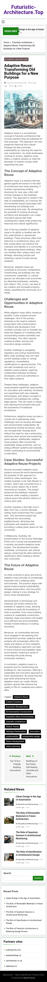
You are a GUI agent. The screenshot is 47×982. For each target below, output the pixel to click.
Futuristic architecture (16, 59)
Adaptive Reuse (21, 697)
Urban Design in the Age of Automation (23, 898)
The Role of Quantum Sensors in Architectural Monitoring (28, 835)
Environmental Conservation (19, 712)
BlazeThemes (29, 978)
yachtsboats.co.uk (14, 961)
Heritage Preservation (16, 731)
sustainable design (31, 736)
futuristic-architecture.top (23, 9)
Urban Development (15, 741)
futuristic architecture (16, 721)
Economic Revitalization (17, 707)
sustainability (12, 736)
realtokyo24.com (13, 950)
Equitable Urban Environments (20, 716)
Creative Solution (14, 702)
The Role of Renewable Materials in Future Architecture (28, 816)
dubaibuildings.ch (13, 955)
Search (7, 873)
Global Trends (12, 726)
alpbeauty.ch (11, 966)
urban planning (13, 746)
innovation (35, 731)
